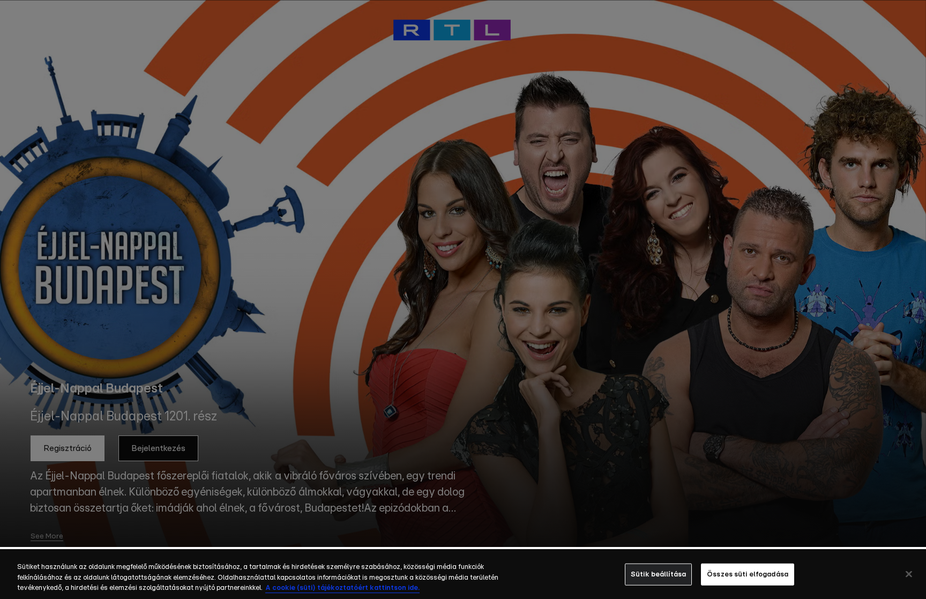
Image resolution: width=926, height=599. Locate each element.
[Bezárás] (909, 574)
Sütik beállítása (658, 574)
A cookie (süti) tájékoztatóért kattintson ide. (342, 588)
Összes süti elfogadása (747, 574)
